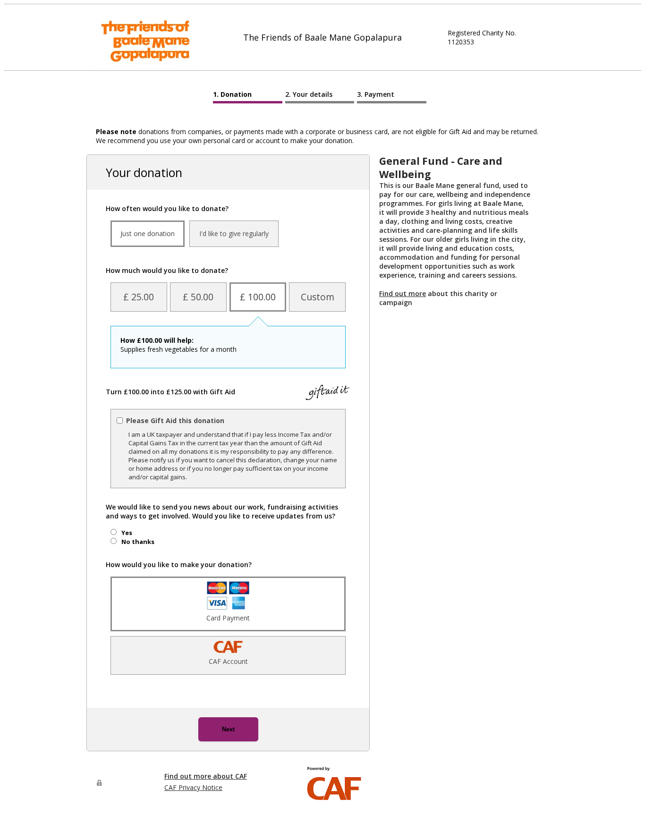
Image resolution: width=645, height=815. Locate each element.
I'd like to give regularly (234, 233)
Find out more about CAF (205, 776)
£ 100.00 (258, 296)
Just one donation (147, 233)
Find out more (402, 293)
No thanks (137, 541)
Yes (126, 532)
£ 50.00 (198, 296)
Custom (317, 296)
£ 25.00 (138, 296)
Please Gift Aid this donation (175, 420)
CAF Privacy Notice (193, 787)
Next (228, 729)
